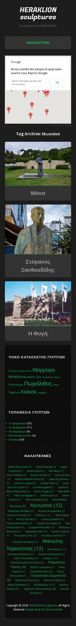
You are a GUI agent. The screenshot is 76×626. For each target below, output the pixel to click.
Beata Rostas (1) (35, 471)
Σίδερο (56, 385)
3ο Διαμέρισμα (17, 427)
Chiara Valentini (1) (16, 475)
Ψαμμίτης (42, 393)
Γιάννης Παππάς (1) (26, 519)
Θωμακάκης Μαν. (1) (36, 531)
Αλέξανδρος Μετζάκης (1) (20, 511)
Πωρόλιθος (38, 383)
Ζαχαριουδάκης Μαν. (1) (41, 527)
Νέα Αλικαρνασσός (20, 435)
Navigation (38, 43)
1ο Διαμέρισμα (17, 423)
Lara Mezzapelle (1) (43, 487)
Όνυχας (12, 371)
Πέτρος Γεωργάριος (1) (42, 567)
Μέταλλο (15, 377)
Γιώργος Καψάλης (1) (52, 519)
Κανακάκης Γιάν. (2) (25, 535)
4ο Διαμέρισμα (17, 431)
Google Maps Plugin (61, 125)
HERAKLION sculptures (38, 13)
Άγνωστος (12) (46, 505)
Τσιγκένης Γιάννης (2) (27, 580)
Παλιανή (14, 439)
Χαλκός (28, 392)
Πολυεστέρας (16, 384)
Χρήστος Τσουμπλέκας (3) (40, 588)
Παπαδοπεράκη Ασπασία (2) (27, 562)
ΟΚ (57, 82)
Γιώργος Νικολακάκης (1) (19, 523)
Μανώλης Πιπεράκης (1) (25, 542)
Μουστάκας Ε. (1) (57, 549)
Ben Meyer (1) (56, 471)
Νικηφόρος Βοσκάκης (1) (20, 554)
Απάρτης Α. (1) (43, 515)
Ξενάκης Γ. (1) (50, 558)
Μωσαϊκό (29, 377)
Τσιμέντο (14, 392)
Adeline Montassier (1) (20, 467)
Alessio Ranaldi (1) (46, 467)
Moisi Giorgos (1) (43, 491)
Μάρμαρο (44, 370)
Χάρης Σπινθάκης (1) (18, 584)
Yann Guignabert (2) (37, 499)
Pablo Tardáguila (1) (25, 495)
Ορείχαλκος (47, 377)
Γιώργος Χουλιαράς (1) (49, 523)
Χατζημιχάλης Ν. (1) (44, 584)
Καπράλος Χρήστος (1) (53, 535)
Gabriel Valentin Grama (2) (29, 479)
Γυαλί (29, 371)
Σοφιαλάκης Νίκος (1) (41, 571)
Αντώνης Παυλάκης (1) (19, 515)
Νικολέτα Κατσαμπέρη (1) (51, 554)
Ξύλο (38, 377)
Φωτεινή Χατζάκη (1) (54, 580)
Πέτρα (56, 377)
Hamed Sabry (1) (49, 483)
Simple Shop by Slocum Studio (44, 609)
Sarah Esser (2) (48, 495)
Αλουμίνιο (21, 371)
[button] (45, 94)
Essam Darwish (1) (40, 475)
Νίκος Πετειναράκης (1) (26, 558)
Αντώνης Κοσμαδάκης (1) (51, 511)
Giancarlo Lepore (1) (25, 483)
